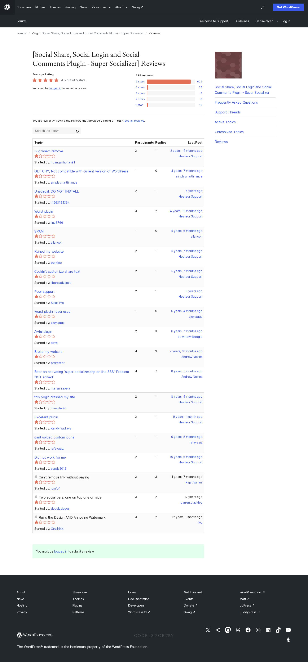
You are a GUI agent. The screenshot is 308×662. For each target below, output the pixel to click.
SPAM (39, 231)
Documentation (138, 599)
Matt (245, 599)
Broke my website (48, 352)
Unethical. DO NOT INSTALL (56, 191)
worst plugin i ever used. (52, 311)
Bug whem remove (48, 151)
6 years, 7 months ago (186, 331)
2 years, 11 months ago (186, 150)
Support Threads (228, 112)
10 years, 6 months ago (186, 457)
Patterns (78, 612)
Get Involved (193, 592)
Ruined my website (49, 251)
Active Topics (225, 122)
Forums (22, 21)
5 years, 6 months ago (186, 231)
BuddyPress (250, 612)
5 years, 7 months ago (186, 251)
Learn (132, 592)
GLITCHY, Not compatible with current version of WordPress (81, 171)
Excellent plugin (46, 417)
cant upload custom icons (54, 437)
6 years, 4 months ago (186, 311)
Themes (78, 599)
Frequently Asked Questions (236, 102)
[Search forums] (77, 130)
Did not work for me (50, 457)
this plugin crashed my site (54, 397)
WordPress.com (252, 592)
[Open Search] (263, 7)
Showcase (79, 592)
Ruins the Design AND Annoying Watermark (72, 517)
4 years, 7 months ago (186, 170)
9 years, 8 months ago (186, 436)
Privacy (22, 612)
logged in (55, 88)
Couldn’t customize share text (57, 271)
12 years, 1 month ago (187, 517)
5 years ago (194, 191)
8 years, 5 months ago (186, 371)
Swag (189, 612)
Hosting (22, 605)
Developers (136, 605)
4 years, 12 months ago (186, 211)
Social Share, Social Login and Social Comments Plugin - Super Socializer (93, 33)
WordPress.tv (139, 612)
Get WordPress (288, 7)
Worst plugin (43, 211)
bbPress (247, 605)
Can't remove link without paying (64, 477)
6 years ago (194, 291)
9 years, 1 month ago (187, 416)
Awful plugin (43, 331)
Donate (191, 605)
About (21, 592)
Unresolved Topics (229, 132)
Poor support (44, 291)
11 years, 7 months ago (186, 476)
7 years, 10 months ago (186, 351)
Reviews (221, 142)
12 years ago (193, 497)
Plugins (77, 605)
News (21, 599)
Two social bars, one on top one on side (70, 497)
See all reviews (134, 120)
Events (188, 599)
